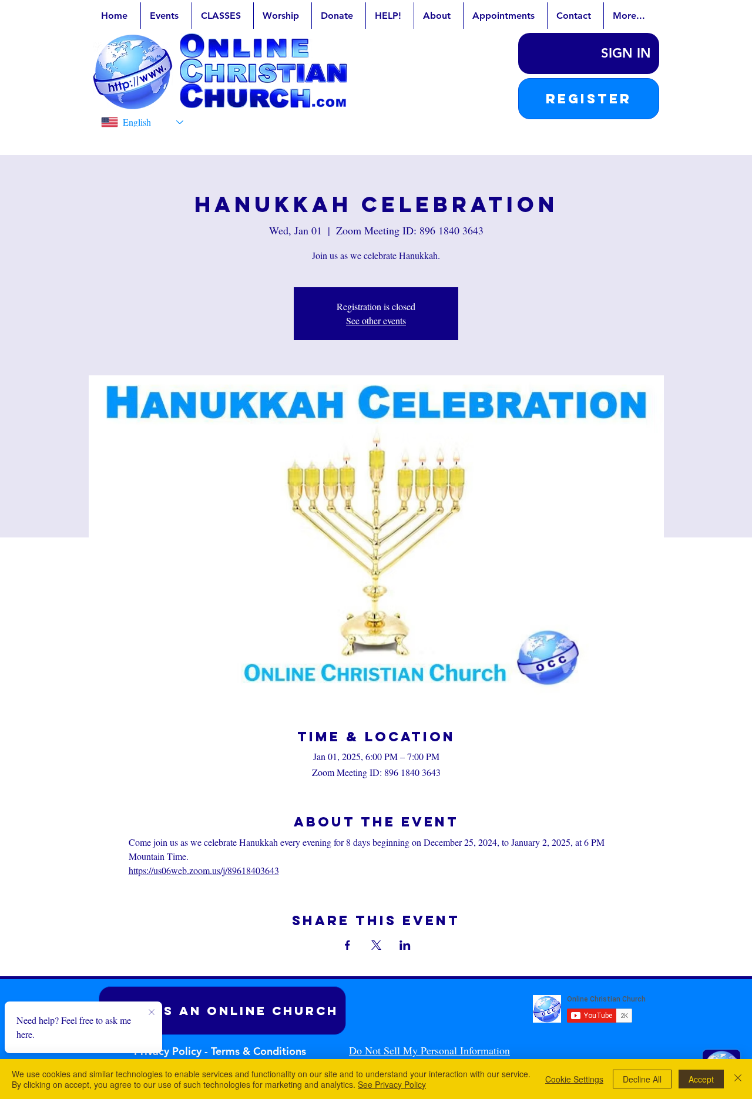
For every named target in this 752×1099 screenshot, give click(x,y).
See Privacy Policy (392, 1084)
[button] (588, 98)
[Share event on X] (376, 945)
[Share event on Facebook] (347, 945)
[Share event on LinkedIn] (405, 945)
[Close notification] (151, 1012)
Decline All (642, 1079)
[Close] (738, 1079)
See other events (376, 320)
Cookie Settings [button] (574, 1079)
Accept (701, 1079)
